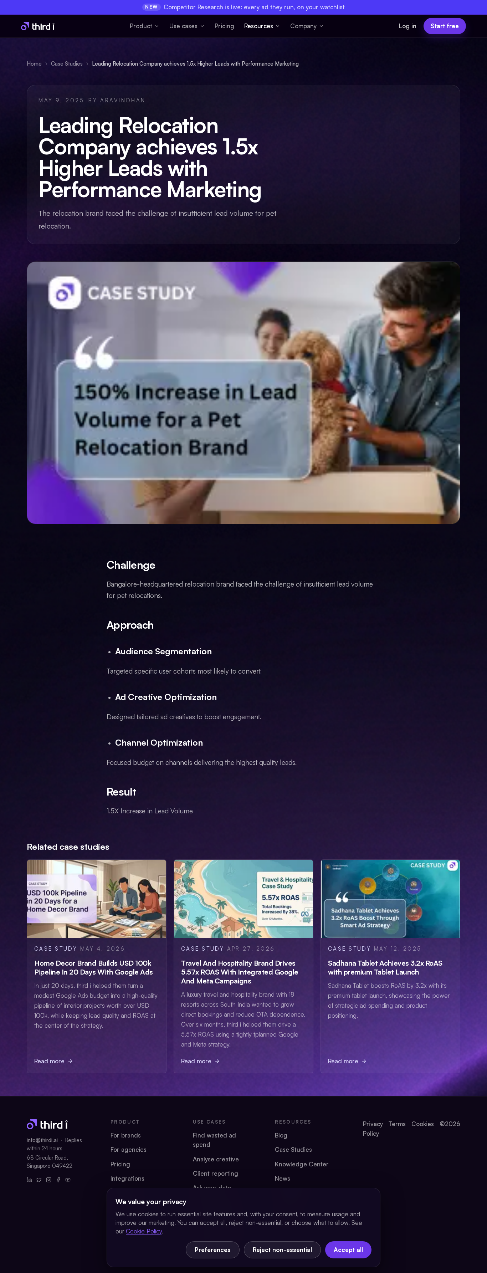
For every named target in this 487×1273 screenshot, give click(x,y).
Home (34, 63)
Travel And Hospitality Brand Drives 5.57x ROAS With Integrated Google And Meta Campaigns (239, 971)
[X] (39, 1179)
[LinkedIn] (29, 1179)
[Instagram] (48, 1179)
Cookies (422, 1124)
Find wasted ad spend (214, 1139)
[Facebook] (58, 1179)
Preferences (213, 1249)
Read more (49, 1061)
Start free (445, 26)
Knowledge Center (302, 1164)
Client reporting (215, 1173)
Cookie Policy (144, 1231)
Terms (397, 1124)
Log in (407, 26)
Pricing (224, 26)
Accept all (348, 1249)
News (282, 1178)
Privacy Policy (373, 1128)
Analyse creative (216, 1159)
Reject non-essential (282, 1249)
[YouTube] (68, 1179)
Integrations (127, 1178)
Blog (281, 1135)
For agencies (129, 1149)
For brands (126, 1135)
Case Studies (67, 63)
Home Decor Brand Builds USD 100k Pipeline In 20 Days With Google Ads (93, 967)
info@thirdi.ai (42, 1140)
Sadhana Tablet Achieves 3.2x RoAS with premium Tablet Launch (385, 967)
